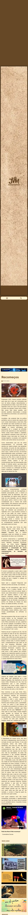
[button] (7, 298)
